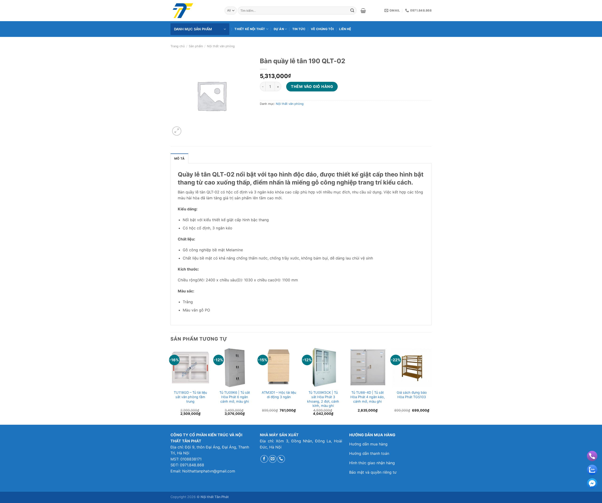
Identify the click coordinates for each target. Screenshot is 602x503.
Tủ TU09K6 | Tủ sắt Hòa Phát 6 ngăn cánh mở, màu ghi (234, 396)
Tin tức (299, 29)
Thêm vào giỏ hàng (312, 86)
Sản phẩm (196, 46)
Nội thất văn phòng (221, 46)
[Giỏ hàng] (363, 10)
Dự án (279, 29)
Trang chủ (177, 46)
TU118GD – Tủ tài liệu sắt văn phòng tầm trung (190, 396)
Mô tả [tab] (179, 158)
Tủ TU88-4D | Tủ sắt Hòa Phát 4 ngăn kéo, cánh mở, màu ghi (367, 396)
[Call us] (281, 459)
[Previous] (170, 385)
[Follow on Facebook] (264, 459)
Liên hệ (345, 29)
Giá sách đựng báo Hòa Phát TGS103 (412, 394)
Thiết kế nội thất (249, 29)
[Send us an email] (273, 459)
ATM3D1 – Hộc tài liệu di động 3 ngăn (279, 394)
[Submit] (352, 11)
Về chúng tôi (322, 29)
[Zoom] (176, 131)
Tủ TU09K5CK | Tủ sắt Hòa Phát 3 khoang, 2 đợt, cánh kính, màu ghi (323, 399)
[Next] (431, 385)
